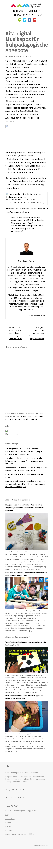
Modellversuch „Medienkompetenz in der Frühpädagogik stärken (25, 159)
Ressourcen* (22, 15)
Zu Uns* (37, 15)
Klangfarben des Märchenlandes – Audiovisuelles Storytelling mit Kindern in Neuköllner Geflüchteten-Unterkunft (24, 507)
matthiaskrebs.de (37, 315)
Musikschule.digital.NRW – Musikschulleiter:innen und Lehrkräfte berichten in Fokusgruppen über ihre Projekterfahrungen (25, 484)
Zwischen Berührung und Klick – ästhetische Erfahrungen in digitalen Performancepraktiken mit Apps (25, 461)
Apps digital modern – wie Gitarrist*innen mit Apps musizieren (36, 333)
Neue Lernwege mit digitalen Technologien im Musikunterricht (16, 333)
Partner (8, 826)
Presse (8, 822)
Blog (7, 814)
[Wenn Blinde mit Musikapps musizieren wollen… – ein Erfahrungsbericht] (26, 672)
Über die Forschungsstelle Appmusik (20, 810)
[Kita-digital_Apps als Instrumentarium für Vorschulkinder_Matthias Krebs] (26, 199)
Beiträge (18, 11)
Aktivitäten (10, 818)
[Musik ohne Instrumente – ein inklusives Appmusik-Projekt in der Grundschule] (26, 731)
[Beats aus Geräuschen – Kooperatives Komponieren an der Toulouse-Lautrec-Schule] (26, 608)
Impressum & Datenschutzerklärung (20, 834)
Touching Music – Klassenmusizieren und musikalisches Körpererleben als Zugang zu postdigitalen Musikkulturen (23, 451)
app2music (24, 310)
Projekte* (33, 11)
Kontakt (8, 830)
